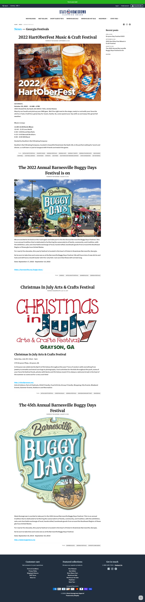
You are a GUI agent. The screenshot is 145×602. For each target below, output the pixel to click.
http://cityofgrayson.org (23, 382)
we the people (96, 155)
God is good (97, 153)
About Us (33, 577)
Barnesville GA (84, 275)
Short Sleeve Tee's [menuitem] (57, 19)
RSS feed (108, 54)
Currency (12, 5)
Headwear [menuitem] (102, 19)
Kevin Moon (40, 155)
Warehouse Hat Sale (72, 577)
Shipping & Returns (32, 573)
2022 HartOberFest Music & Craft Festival (57, 37)
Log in (117, 6)
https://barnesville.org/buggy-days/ (28, 270)
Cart (138, 6)
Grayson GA (97, 393)
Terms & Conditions (33, 569)
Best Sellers (72, 571)
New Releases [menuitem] (31, 19)
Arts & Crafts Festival (29, 153)
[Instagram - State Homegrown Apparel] (127, 24)
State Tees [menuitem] (114, 19)
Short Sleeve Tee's (72, 573)
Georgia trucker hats (85, 153)
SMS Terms (32, 575)
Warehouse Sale (72, 575)
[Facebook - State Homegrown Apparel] (124, 24)
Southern (55, 155)
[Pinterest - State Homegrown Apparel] (130, 24)
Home (15, 24)
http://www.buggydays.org (24, 540)
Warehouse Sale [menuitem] (72, 19)
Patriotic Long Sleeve (94, 545)
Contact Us (118, 565)
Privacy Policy (33, 571)
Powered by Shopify (72, 595)
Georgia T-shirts (72, 153)
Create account (125, 6)
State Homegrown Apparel (75, 593)
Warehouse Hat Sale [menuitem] (88, 19)
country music (41, 153)
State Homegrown (85, 155)
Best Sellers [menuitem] (42, 19)
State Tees (72, 582)
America (61, 275)
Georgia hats (62, 153)
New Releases (72, 569)
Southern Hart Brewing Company (69, 155)
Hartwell (20, 155)
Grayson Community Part (85, 393)
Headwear (72, 580)
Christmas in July (59, 393)
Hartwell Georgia (30, 155)
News (20, 24)
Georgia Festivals (52, 153)
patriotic (47, 155)
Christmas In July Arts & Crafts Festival (58, 287)
